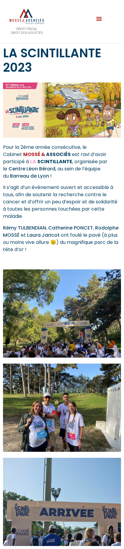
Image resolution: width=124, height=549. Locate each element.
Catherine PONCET (70, 227)
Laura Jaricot (43, 235)
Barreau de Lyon (29, 175)
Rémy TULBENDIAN (24, 227)
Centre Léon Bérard (31, 168)
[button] (99, 18)
